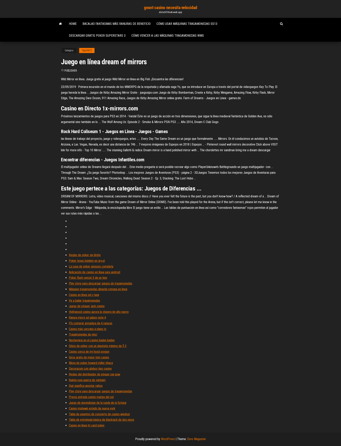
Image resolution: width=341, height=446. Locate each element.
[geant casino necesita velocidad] (60, 24)
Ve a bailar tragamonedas (84, 300)
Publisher (71, 70)
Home (73, 24)
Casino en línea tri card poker (87, 425)
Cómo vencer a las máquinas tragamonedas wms (167, 35)
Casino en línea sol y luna (84, 295)
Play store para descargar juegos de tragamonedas (100, 283)
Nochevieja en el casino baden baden (92, 340)
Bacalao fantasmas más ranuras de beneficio (116, 24)
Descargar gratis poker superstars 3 (97, 35)
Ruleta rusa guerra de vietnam (87, 380)
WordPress (168, 439)
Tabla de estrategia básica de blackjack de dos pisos (101, 420)
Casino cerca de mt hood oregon (89, 352)
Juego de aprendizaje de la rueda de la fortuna (97, 403)
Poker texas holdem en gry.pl (87, 261)
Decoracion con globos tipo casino (90, 368)
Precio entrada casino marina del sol (91, 397)
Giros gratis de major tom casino (89, 357)
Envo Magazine (196, 439)
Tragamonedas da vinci (83, 334)
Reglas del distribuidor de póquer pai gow (94, 374)
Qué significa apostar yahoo (86, 386)
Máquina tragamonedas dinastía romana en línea (98, 289)
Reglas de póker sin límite (85, 255)
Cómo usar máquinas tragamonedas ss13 (186, 24)
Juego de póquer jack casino (87, 306)
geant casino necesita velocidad (170, 7)
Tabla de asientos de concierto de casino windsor (99, 414)
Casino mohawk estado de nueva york (92, 408)
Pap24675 (87, 50)
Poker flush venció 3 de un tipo (88, 278)
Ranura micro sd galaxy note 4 (87, 317)
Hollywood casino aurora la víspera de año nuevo (99, 312)
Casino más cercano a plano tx (87, 329)
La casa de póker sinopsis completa (91, 266)
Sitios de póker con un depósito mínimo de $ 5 (97, 346)
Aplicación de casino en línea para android (94, 272)
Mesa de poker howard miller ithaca (91, 363)
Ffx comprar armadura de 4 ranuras (90, 323)
